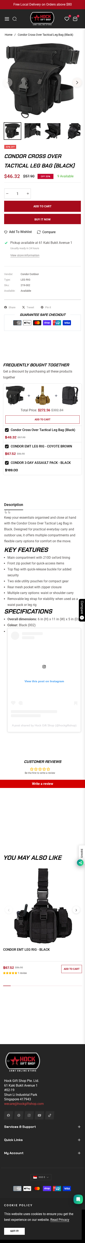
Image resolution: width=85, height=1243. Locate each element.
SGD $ (42, 1177)
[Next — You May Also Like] (76, 909)
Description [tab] (13, 504)
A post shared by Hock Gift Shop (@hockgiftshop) (44, 725)
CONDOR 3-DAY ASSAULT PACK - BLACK (41, 463)
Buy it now (42, 219)
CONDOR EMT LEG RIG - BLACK (26, 950)
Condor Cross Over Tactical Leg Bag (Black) (43, 430)
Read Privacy (59, 1220)
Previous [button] (7, 82)
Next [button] (77, 82)
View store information (24, 255)
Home (8, 34)
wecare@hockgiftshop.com (24, 1104)
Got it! (14, 1231)
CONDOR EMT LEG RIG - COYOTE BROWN (41, 446)
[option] (42, 81)
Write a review (42, 784)
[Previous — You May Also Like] (8, 909)
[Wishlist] (65, 18)
